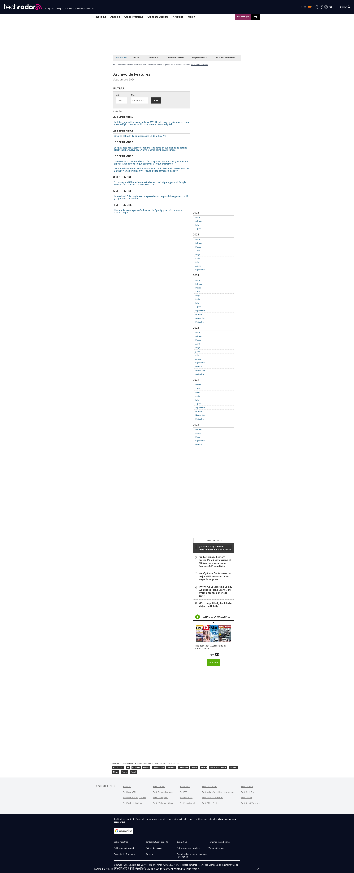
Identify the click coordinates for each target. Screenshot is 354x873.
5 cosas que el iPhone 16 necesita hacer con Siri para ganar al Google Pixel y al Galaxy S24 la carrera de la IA (150, 183)
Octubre (198, 314)
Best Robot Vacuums (250, 803)
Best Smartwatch (187, 803)
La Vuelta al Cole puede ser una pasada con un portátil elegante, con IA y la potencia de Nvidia (151, 197)
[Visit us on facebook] (317, 7)
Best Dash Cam (248, 792)
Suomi (133, 772)
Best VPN (127, 786)
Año (118, 95)
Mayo (197, 254)
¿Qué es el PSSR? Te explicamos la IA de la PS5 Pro (140, 135)
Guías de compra (157, 16)
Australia (136, 767)
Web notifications (217, 848)
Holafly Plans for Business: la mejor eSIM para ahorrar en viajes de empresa (215, 576)
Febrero (198, 221)
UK (128, 767)
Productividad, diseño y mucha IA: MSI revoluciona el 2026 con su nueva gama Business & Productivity (215, 561)
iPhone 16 (153, 57)
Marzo (198, 247)
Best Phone (185, 786)
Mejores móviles (200, 57)
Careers (149, 854)
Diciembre (199, 322)
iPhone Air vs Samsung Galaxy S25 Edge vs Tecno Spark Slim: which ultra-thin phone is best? (215, 591)
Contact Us (182, 842)
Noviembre (200, 318)
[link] (215, 616)
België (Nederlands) (218, 767)
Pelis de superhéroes (225, 57)
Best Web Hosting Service (134, 797)
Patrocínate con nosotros (188, 848)
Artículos (178, 16)
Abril (197, 250)
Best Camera (247, 786)
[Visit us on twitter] (321, 7)
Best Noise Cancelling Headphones (218, 792)
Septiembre (200, 269)
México (204, 767)
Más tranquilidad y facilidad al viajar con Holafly (215, 605)
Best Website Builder (132, 803)
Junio (197, 258)
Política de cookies (153, 848)
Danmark (233, 767)
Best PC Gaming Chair (163, 803)
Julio (197, 225)
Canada (146, 767)
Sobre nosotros (121, 842)
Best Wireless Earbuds (212, 797)
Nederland (183, 767)
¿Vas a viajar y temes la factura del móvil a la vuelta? (215, 548)
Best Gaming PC (160, 797)
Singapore (171, 767)
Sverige (194, 767)
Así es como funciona (199, 64)
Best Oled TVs (186, 797)
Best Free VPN (129, 792)
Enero (197, 217)
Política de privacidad (124, 848)
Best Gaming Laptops (163, 792)
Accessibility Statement (124, 854)
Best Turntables (209, 786)
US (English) (118, 767)
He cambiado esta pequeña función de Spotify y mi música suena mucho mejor (148, 211)
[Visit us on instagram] (326, 7)
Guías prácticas (133, 16)
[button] (345, 7)
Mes (133, 95)
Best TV (183, 792)
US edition (152, 869)
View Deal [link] (213, 662)
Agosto (198, 228)
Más (190, 16)
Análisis (115, 16)
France (124, 772)
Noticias (101, 16)
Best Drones (246, 797)
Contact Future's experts (156, 842)
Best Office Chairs (210, 803)
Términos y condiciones (219, 842)
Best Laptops (159, 786)
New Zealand (158, 767)
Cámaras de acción (175, 57)
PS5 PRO (137, 57)
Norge (115, 772)
